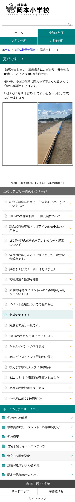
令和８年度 (56, 32)
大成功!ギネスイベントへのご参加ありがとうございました (37, 292)
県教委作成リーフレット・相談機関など (33, 427)
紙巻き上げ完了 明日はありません (32, 269)
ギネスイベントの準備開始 (26, 346)
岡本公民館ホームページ (23, 474)
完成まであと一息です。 (25, 325)
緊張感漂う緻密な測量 (24, 279)
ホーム (18, 33)
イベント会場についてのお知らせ (31, 304)
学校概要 (13, 436)
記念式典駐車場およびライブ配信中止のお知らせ (37, 228)
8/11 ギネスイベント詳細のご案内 (31, 356)
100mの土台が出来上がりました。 (32, 336)
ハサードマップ (19, 491)
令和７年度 (18, 40)
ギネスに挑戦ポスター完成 (26, 388)
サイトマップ (37, 498)
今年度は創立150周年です (26, 398)
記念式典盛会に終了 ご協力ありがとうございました (37, 203)
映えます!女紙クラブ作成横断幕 (30, 367)
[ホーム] (37, 9)
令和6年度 (56, 40)
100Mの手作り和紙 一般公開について (35, 216)
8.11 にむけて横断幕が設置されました (34, 377)
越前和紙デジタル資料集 (23, 465)
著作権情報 (56, 491)
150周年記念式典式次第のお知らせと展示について (36, 242)
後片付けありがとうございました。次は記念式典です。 (37, 256)
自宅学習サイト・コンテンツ (26, 446)
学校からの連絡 (17, 417)
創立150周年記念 (25, 49)
